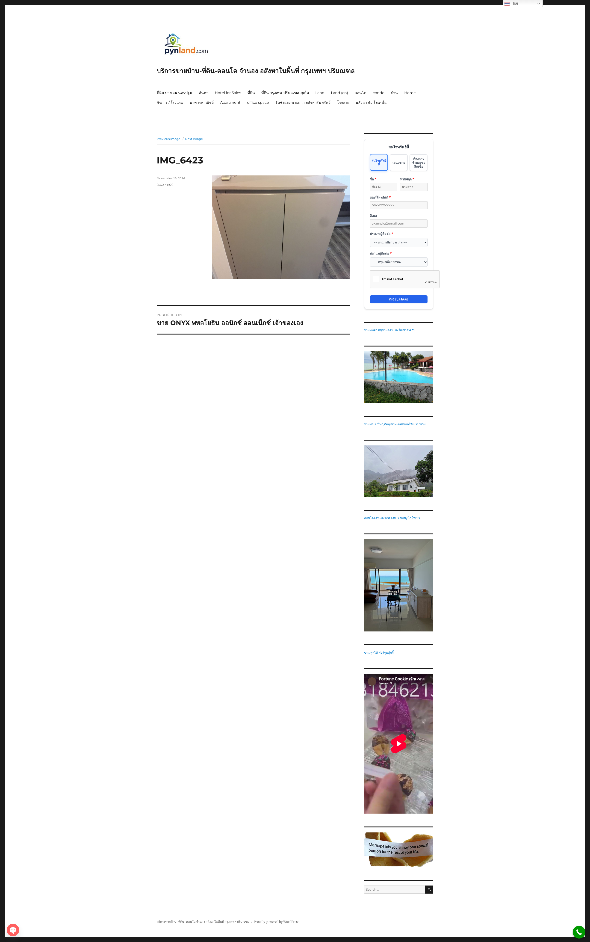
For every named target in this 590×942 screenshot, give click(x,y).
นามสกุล (407, 179)
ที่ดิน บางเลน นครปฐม (174, 93)
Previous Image (168, 139)
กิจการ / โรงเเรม (170, 102)
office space (258, 102)
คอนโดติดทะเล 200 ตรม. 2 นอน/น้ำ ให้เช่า (392, 518)
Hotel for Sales (228, 93)
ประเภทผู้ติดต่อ (381, 233)
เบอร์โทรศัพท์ (380, 197)
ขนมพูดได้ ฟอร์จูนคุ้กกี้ (379, 653)
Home (410, 93)
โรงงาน (343, 102)
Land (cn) (339, 93)
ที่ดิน (251, 93)
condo (378, 93)
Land (319, 93)
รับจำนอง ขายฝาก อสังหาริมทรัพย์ (302, 102)
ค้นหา (203, 93)
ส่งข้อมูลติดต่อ (399, 299)
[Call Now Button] (579, 932)
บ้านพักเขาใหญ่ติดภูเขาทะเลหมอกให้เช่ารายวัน (395, 424)
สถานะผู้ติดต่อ (381, 253)
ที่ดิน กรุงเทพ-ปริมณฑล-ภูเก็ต (285, 93)
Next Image (194, 139)
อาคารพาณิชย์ (202, 102)
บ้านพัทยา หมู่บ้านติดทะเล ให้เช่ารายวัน (389, 330)
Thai (514, 3)
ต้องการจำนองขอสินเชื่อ (418, 163)
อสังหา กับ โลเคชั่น (371, 102)
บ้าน (394, 93)
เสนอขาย (398, 162)
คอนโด (360, 93)
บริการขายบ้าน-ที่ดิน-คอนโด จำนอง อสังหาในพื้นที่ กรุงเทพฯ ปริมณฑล (256, 71)
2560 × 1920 (165, 185)
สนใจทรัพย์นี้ (379, 162)
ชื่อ (373, 179)
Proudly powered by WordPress (276, 922)
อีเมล (373, 215)
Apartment (230, 102)
